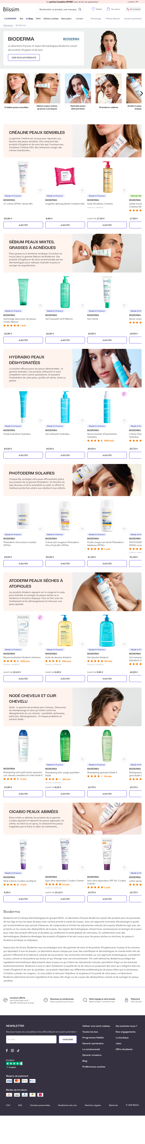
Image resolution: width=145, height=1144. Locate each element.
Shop (30, 18)
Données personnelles (40, 1105)
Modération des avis (67, 1105)
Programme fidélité (93, 1038)
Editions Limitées (51, 18)
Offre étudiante (124, 1049)
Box (21, 18)
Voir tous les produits (24, 58)
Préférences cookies (93, 1067)
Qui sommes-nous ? (126, 1026)
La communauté (91, 1049)
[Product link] (23, 183)
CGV (8, 1105)
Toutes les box (90, 1032)
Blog (84, 1061)
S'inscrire (67, 1040)
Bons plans (66, 18)
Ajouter (23, 225)
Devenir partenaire (133, 18)
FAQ (20, 1105)
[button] (72, 1)
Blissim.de (113, 1105)
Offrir (38, 18)
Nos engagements (126, 1032)
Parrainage (96, 18)
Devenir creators (92, 1055)
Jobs (118, 1044)
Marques (8, 25)
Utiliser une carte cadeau (96, 1026)
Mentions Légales (93, 1105)
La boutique (122, 1038)
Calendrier (10, 18)
